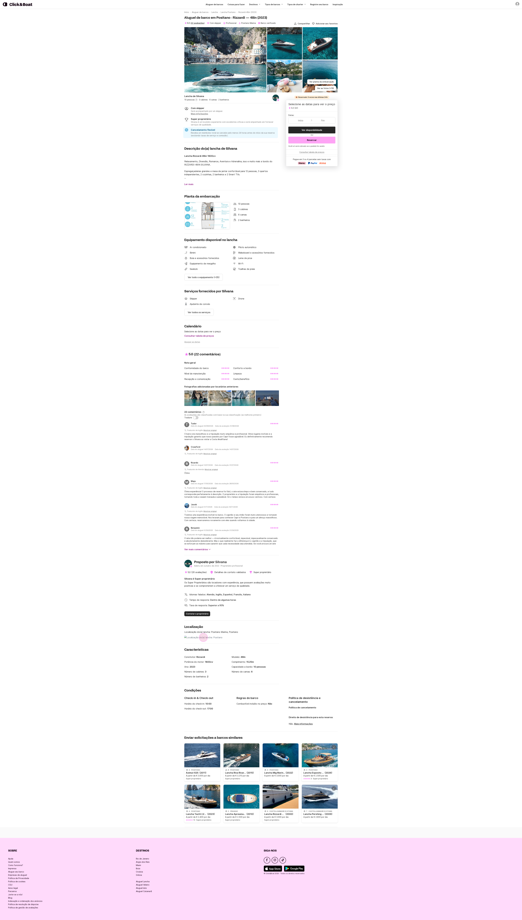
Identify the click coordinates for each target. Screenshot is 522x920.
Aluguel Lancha (143, 881)
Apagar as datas (192, 342)
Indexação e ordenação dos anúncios (25, 901)
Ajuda (10, 859)
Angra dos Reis (143, 862)
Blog (10, 898)
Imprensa (12, 868)
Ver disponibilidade (312, 130)
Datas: (291, 115)
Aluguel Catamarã (144, 891)
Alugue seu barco (16, 872)
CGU (10, 885)
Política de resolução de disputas (23, 904)
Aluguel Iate (141, 888)
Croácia (139, 872)
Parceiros (12, 891)
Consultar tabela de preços (199, 335)
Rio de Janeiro (142, 859)
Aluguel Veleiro (142, 885)
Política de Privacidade (18, 878)
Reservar (312, 140)
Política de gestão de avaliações (23, 907)
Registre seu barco (319, 4)
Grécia (139, 875)
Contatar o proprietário (197, 614)
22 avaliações (197, 23)
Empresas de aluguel (17, 875)
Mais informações (303, 723)
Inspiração (338, 4)
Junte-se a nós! (15, 894)
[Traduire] (195, 417)
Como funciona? (15, 865)
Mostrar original (210, 430)
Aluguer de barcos (214, 4)
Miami (138, 865)
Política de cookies (16, 881)
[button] (302, 23)
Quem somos (14, 862)
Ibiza (138, 868)
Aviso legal (13, 888)
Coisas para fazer (236, 4)
